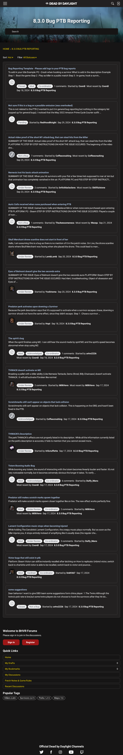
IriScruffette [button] (51, 451)
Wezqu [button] (94, 223)
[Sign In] (118, 3)
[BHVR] (61, 3)
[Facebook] (51, 753)
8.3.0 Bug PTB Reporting (43, 90)
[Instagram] (60, 753)
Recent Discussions (14, 686)
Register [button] (30, 642)
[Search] (112, 3)
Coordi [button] (82, 86)
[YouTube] (71, 753)
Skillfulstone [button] (98, 187)
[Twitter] (42, 753)
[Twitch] (81, 753)
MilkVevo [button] (64, 385)
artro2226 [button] (91, 353)
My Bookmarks (61, 669)
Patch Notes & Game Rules (18, 680)
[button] (10, 57)
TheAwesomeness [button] (65, 223)
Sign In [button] (11, 642)
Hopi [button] (47, 323)
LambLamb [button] (51, 256)
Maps (59, 698)
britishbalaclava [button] (67, 187)
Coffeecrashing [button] (63, 155)
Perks (44, 698)
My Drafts (61, 663)
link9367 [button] (70, 573)
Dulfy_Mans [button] (92, 480)
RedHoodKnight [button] (48, 122)
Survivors (27, 698)
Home (8, 657)
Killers (10, 698)
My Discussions (12, 675)
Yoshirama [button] (51, 291)
